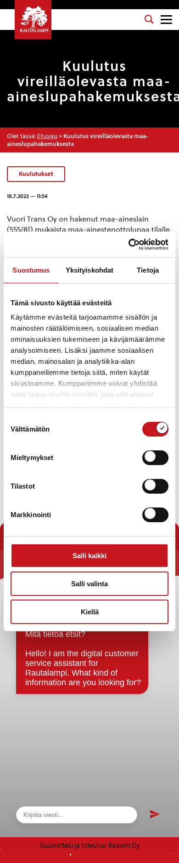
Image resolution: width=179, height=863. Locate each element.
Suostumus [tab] (31, 270)
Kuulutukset (36, 173)
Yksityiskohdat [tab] (89, 270)
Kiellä (90, 612)
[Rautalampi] (33, 19)
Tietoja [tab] (148, 270)
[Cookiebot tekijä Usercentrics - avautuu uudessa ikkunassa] (128, 245)
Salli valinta (89, 584)
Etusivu (47, 136)
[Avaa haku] (149, 19)
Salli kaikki (89, 556)
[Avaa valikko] (166, 19)
